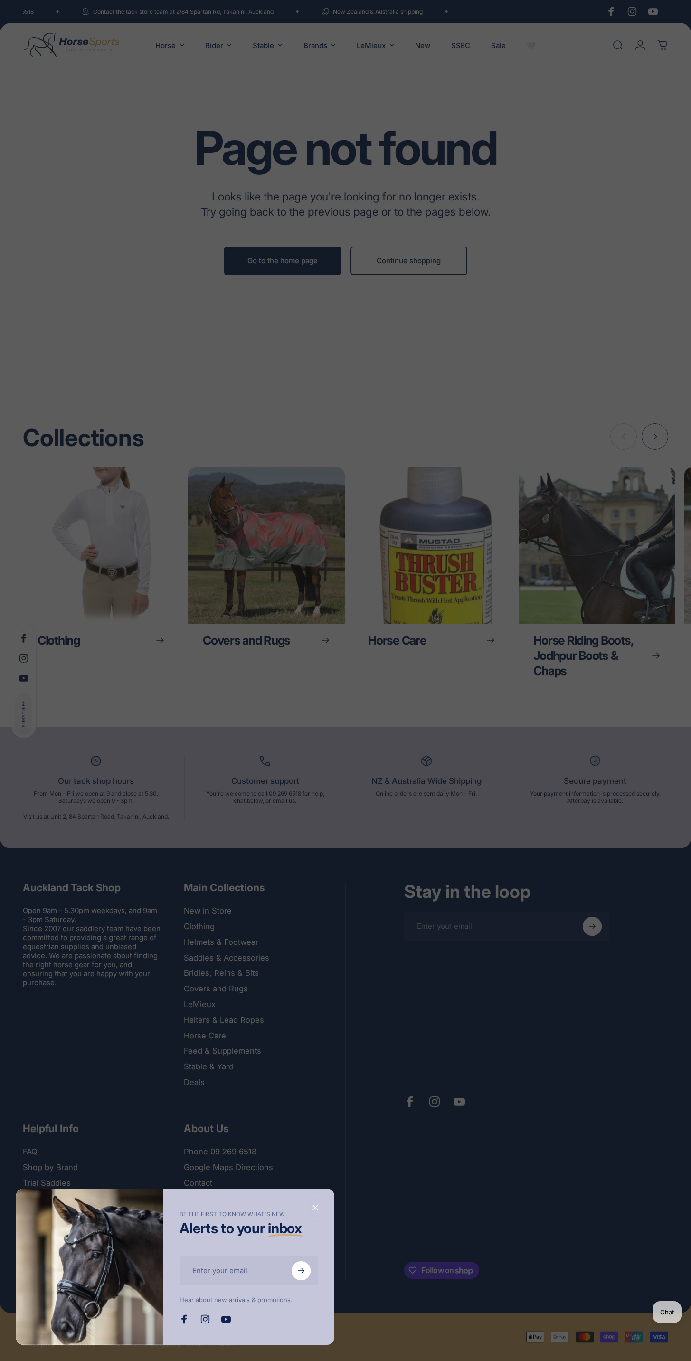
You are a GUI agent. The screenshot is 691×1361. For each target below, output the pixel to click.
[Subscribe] (301, 1270)
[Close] (315, 1207)
